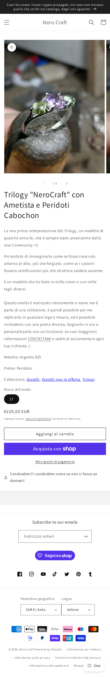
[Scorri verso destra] (67, 183)
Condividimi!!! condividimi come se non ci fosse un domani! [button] (53, 477)
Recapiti (80, 665)
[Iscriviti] (85, 536)
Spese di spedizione (38, 418)
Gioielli (33, 379)
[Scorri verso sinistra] (43, 183)
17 (12, 399)
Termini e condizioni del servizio (77, 657)
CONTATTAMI (39, 338)
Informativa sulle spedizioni (49, 665)
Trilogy (88, 379)
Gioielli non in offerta (61, 379)
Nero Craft (26, 649)
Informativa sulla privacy (32, 657)
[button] (7, 22)
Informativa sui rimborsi (84, 649)
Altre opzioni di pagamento (55, 461)
